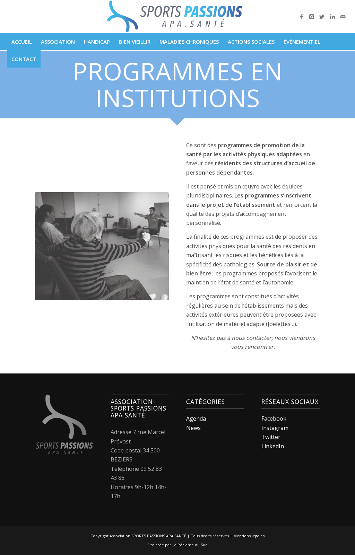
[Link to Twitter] (322, 16)
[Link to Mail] (343, 16)
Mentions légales (249, 535)
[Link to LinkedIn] (332, 16)
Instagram (274, 428)
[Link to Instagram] (311, 16)
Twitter (270, 437)
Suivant (153, 246)
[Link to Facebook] (301, 16)
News (193, 428)
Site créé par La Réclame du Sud (177, 544)
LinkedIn (272, 446)
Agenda (196, 418)
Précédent (50, 246)
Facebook (273, 418)
